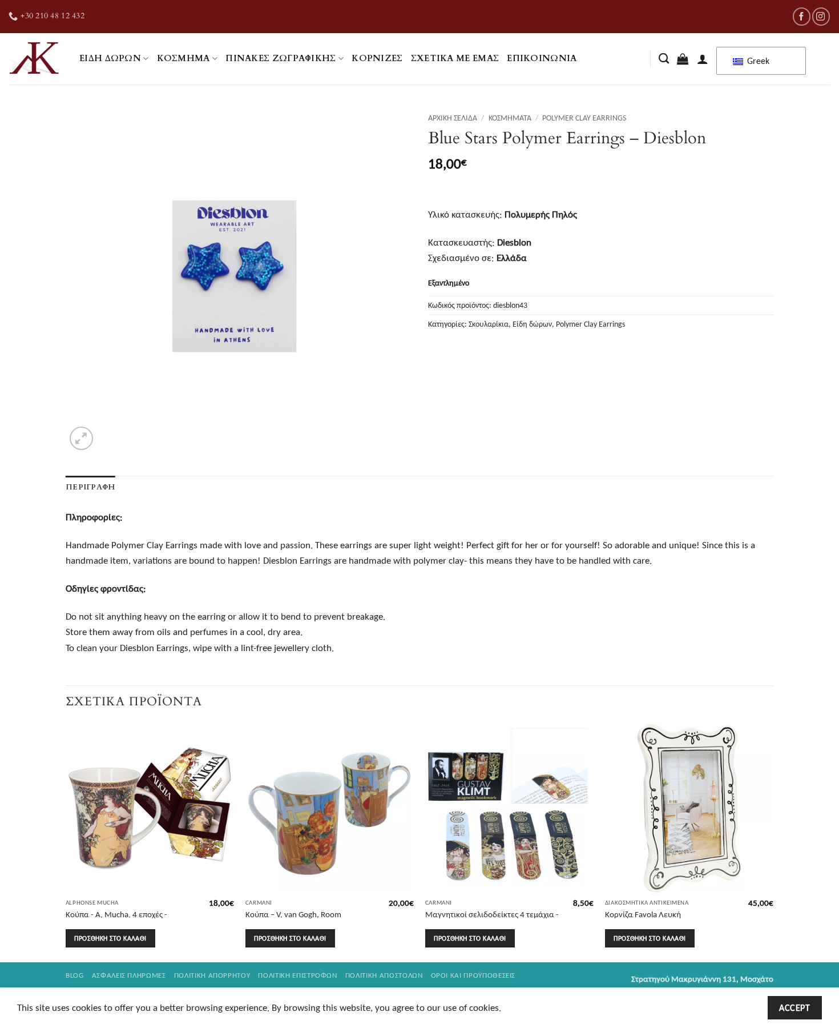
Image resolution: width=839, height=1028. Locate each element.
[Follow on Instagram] (821, 16)
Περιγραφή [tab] (90, 487)
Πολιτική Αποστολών (384, 975)
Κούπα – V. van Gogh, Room (293, 914)
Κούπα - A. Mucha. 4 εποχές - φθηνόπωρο (116, 920)
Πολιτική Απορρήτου (212, 975)
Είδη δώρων (110, 59)
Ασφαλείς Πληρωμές (129, 975)
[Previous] (66, 841)
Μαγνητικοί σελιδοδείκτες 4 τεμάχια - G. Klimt (492, 920)
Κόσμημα (183, 59)
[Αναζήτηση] (664, 59)
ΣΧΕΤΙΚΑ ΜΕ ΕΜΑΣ (455, 59)
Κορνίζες (377, 59)
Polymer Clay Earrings (584, 118)
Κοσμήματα (510, 118)
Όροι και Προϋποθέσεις (473, 975)
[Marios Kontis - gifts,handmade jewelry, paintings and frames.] (35, 59)
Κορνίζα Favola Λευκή (643, 914)
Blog (75, 975)
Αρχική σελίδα (452, 118)
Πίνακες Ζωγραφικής (280, 59)
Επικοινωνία (541, 59)
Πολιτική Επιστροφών (297, 975)
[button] (682, 58)
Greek (757, 60)
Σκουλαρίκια (489, 324)
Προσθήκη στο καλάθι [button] (110, 938)
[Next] (772, 841)
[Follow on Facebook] (801, 16)
